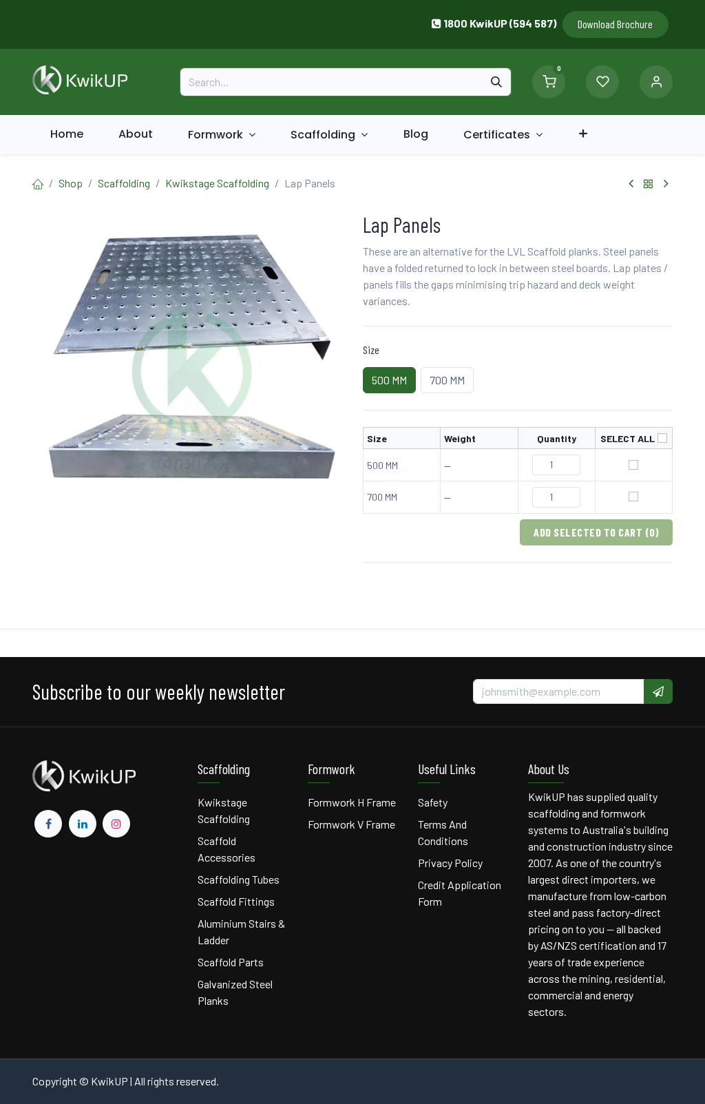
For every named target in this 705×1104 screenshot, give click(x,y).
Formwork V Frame (351, 824)
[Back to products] (648, 184)
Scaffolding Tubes (239, 879)
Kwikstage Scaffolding (217, 182)
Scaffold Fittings (236, 901)
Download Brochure (615, 23)
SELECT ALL (627, 438)
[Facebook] (48, 823)
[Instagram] (116, 823)
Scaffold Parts (231, 961)
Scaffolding (124, 182)
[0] (548, 80)
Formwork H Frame (352, 802)
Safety (433, 802)
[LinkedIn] (82, 823)
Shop (71, 182)
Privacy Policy (450, 862)
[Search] (496, 82)
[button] (658, 691)
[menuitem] (66, 134)
